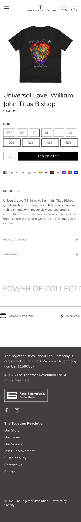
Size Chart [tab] (10, 254)
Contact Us (13, 465)
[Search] (64, 9)
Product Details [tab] (15, 239)
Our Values (13, 444)
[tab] (40, 215)
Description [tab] (11, 191)
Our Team (12, 437)
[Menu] (7, 8)
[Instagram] (17, 410)
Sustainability (15, 458)
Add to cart (48, 156)
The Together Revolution (32, 501)
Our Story (12, 430)
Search (10, 471)
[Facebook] (6, 410)
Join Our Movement (19, 451)
